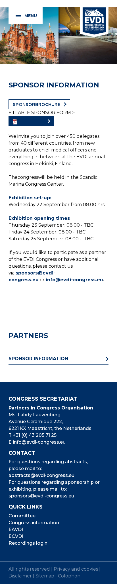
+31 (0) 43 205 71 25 (35, 435)
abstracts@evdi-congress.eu (41, 475)
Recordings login (28, 543)
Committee (22, 516)
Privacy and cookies (76, 569)
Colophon (69, 576)
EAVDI (16, 529)
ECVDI (16, 536)
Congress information (34, 522)
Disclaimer (20, 576)
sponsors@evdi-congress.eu (41, 496)
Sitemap (44, 576)
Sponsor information (38, 358)
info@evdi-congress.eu (74, 279)
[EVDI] (94, 18)
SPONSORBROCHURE (36, 104)
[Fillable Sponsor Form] (31, 121)
